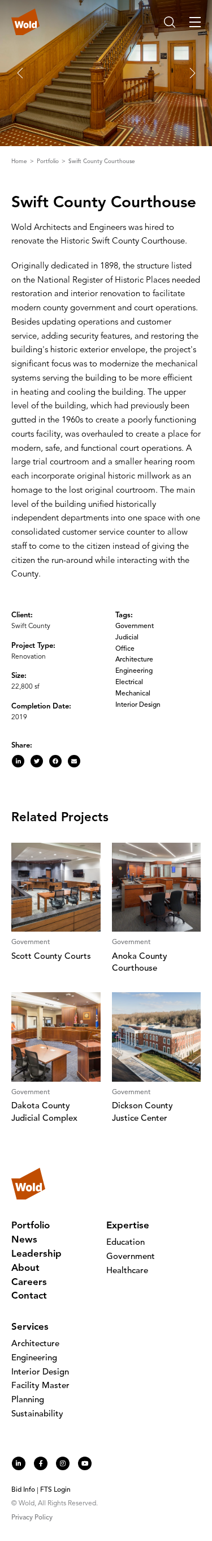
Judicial (127, 637)
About (25, 1268)
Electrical (129, 682)
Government (134, 626)
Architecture (134, 659)
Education (125, 1243)
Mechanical (132, 693)
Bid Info (23, 1490)
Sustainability (37, 1414)
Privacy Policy (32, 1517)
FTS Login (55, 1490)
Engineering (134, 671)
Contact (29, 1296)
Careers (29, 1282)
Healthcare (127, 1271)
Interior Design (138, 705)
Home (20, 161)
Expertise (127, 1226)
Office (125, 649)
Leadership (36, 1254)
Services (30, 1327)
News (24, 1240)
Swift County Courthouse (101, 161)
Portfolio (48, 161)
